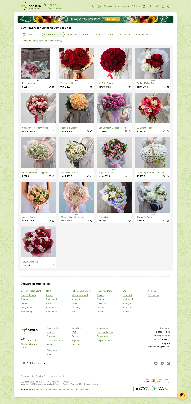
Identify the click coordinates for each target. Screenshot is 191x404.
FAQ (74, 332)
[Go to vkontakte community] (156, 363)
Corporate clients (105, 340)
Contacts (51, 336)
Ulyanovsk (127, 294)
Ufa (124, 290)
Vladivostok (128, 299)
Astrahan (25, 299)
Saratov (100, 299)
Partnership (102, 336)
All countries (153, 294)
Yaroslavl (127, 311)
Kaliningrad (51, 299)
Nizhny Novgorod (80, 294)
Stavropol (101, 303)
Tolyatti (100, 307)
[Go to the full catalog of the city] (30, 6)
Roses (49, 354)
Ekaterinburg (26, 311)
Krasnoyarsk (52, 311)
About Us (51, 332)
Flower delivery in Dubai (29, 346)
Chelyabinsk (26, 307)
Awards (50, 344)
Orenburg (76, 307)
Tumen (100, 311)
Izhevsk (49, 294)
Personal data (27, 376)
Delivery (75, 336)
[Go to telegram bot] (162, 363)
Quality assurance (55, 340)
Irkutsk (49, 290)
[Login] (168, 6)
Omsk (74, 303)
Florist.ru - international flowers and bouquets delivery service (62, 389)
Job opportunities (105, 332)
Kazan (49, 303)
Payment (76, 340)
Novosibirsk (77, 299)
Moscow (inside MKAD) (31, 290)
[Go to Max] (168, 363)
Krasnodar (51, 307)
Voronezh (127, 307)
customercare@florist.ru (159, 346)
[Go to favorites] (157, 6)
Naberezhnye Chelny (81, 290)
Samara (100, 294)
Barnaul (24, 303)
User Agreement (56, 376)
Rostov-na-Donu (104, 290)
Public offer (41, 376)
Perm (74, 311)
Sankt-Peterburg (28, 294)
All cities (152, 290)
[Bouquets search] (151, 6)
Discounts (76, 344)
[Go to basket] (163, 6)
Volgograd (127, 303)
